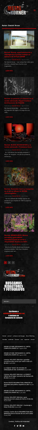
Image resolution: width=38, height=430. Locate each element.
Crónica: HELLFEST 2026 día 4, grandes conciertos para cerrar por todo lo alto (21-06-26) (18, 361)
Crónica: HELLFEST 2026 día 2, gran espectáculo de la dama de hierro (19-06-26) (18, 398)
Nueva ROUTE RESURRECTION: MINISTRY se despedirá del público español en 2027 (18, 383)
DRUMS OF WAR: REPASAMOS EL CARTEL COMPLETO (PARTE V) (17, 347)
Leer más (9, 71)
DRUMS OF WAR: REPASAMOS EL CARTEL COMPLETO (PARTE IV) (17, 354)
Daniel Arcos (16, 59)
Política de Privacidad (22, 421)
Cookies (11, 421)
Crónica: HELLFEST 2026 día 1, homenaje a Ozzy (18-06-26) (18, 406)
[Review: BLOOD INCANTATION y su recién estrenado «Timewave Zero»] (19, 132)
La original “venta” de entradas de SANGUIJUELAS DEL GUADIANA (15, 368)
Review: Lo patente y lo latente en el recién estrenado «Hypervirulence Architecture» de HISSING (18, 101)
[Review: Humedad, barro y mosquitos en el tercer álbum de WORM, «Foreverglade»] (19, 176)
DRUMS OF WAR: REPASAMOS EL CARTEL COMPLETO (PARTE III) (17, 391)
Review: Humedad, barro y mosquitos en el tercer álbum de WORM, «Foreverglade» (19, 191)
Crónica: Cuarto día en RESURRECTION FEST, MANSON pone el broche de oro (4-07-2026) (18, 412)
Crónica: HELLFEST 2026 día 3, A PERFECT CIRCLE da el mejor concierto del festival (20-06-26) (19, 376)
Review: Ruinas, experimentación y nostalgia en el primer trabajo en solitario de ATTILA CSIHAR (18, 54)
